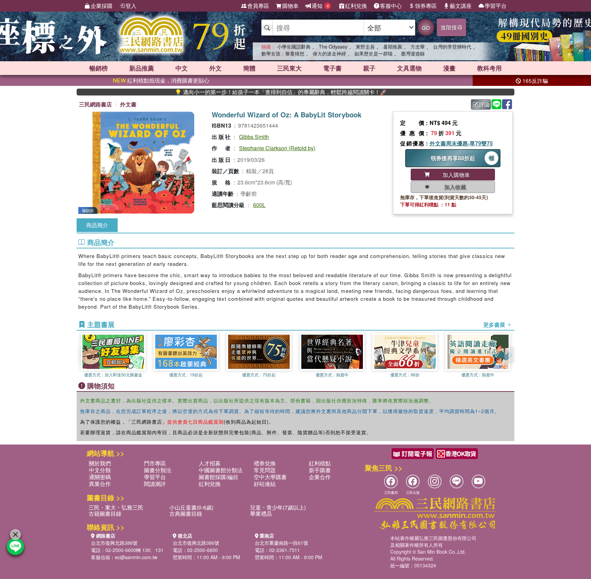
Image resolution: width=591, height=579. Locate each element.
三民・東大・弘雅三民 (116, 507)
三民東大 (289, 68)
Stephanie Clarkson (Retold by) (277, 148)
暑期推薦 (392, 46)
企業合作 (320, 477)
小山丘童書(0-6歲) (191, 507)
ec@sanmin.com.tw (136, 557)
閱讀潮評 (155, 484)
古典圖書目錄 (185, 513)
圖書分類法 (157, 470)
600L (259, 205)
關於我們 (100, 463)
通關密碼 (100, 477)
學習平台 (496, 6)
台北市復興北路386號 (114, 542)
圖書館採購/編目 (218, 477)
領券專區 (426, 6)
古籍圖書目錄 (105, 513)
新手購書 (320, 470)
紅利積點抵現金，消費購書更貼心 (161, 80)
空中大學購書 (270, 477)
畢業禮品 (261, 513)
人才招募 (210, 463)
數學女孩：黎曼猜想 (282, 53)
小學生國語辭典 (294, 46)
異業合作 (100, 484)
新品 (141, 68)
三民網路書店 (95, 104)
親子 (369, 68)
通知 (320, 6)
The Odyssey (333, 46)
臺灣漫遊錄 (413, 53)
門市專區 (155, 463)
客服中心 (391, 6)
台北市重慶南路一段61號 (281, 542)
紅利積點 (320, 463)
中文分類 (100, 470)
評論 (484, 104)
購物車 (290, 6)
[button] (509, 355)
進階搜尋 (451, 27)
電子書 (332, 68)
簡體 (249, 68)
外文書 (128, 104)
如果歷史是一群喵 (373, 53)
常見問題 (265, 470)
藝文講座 (461, 6)
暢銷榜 (98, 68)
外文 (215, 68)
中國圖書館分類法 (220, 470)
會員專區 (258, 6)
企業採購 (102, 6)
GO (426, 27)
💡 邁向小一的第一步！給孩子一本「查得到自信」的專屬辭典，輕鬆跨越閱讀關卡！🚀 (261, 92)
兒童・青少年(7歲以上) (278, 507)
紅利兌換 (356, 6)
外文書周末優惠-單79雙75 (461, 143)
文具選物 (409, 68)
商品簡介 (97, 225)
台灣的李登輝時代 (452, 46)
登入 (131, 6)
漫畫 (449, 68)
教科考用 (489, 68)
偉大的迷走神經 (329, 53)
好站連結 (265, 484)
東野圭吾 (365, 46)
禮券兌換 (265, 463)
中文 (181, 68)
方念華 (417, 46)
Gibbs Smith (254, 137)
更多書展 (495, 324)
